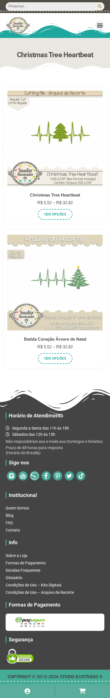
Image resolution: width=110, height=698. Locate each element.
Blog (10, 515)
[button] (99, 25)
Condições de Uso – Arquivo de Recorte (40, 592)
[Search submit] (99, 6)
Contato (13, 530)
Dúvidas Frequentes (23, 570)
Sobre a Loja (16, 555)
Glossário (14, 577)
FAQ (9, 522)
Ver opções (55, 214)
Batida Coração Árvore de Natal (55, 339)
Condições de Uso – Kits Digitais (33, 585)
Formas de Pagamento (26, 563)
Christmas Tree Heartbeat (55, 195)
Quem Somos (17, 508)
